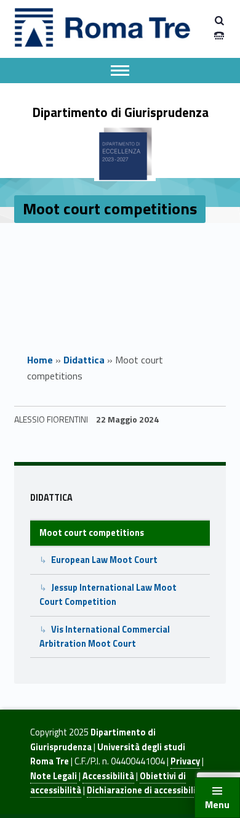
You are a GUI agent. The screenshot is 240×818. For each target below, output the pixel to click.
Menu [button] (217, 804)
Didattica (84, 359)
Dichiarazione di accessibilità (146, 790)
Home (40, 359)
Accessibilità (108, 776)
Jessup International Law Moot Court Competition (108, 595)
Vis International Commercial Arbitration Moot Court (104, 636)
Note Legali (53, 776)
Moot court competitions (91, 533)
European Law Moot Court (104, 560)
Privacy (185, 761)
